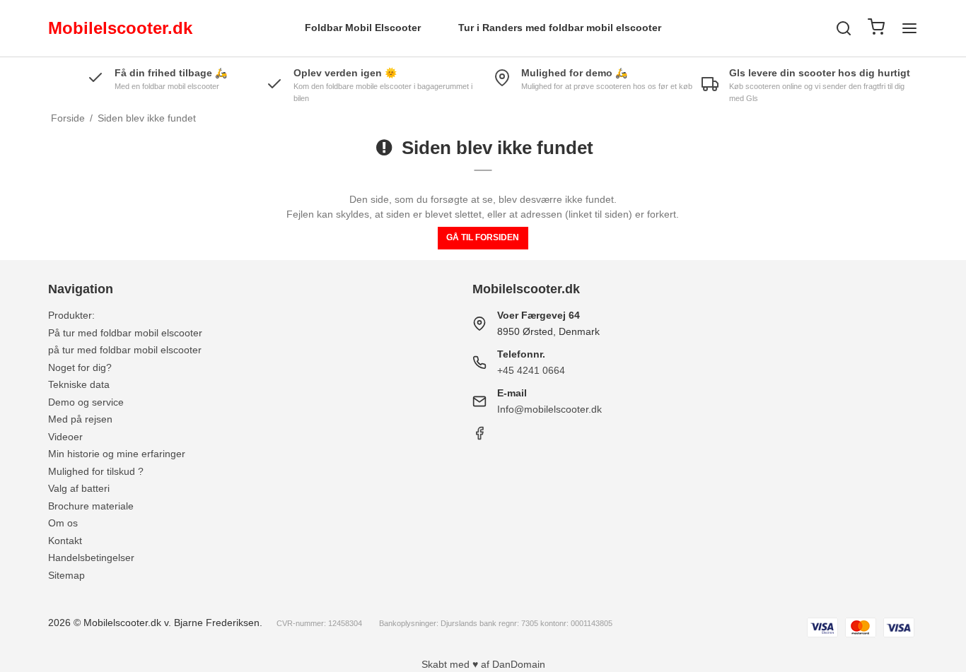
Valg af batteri (79, 488)
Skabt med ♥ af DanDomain (483, 664)
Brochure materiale (91, 506)
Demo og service (86, 402)
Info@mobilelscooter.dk (549, 409)
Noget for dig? (80, 367)
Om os (63, 523)
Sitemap (66, 575)
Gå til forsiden (482, 237)
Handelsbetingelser (91, 557)
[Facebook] (479, 436)
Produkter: (71, 315)
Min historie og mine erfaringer (116, 453)
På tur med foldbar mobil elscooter (125, 332)
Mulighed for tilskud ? (96, 471)
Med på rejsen (80, 419)
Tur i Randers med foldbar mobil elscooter (559, 27)
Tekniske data (79, 384)
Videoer (65, 436)
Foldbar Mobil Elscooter (363, 27)
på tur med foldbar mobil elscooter (125, 349)
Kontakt (65, 540)
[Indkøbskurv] (876, 28)
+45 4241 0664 (531, 370)
